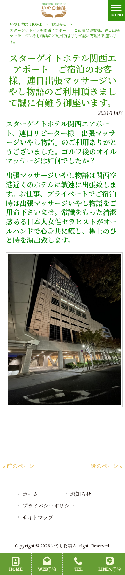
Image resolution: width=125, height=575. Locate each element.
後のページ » (107, 466)
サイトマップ (38, 518)
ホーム (30, 494)
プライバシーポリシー (49, 506)
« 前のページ (18, 466)
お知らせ (58, 24)
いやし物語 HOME (26, 24)
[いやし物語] (53, 10)
